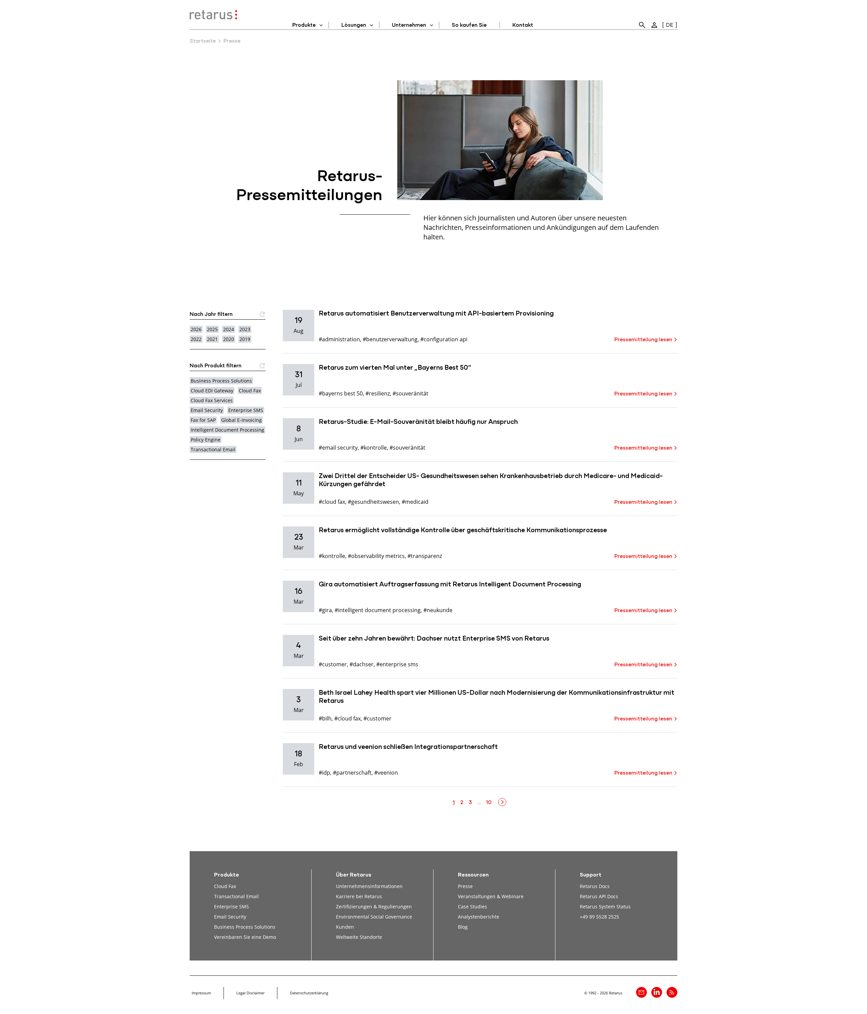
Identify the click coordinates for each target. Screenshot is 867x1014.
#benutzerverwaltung (390, 339)
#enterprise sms (397, 664)
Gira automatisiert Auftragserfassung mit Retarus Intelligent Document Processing (450, 584)
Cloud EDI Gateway (212, 390)
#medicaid (415, 501)
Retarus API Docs (599, 896)
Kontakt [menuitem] (522, 25)
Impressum (201, 992)
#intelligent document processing (378, 609)
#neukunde (437, 609)
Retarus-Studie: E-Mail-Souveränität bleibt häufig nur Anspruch (418, 422)
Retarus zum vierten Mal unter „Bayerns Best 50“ (395, 368)
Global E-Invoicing (241, 420)
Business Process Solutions (221, 380)
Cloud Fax (250, 390)
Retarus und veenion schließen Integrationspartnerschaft (408, 747)
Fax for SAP (203, 420)
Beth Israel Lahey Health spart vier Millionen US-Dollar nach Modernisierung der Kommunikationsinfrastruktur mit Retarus (496, 697)
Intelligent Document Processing (227, 430)
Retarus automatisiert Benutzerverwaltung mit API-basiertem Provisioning (436, 313)
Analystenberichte (478, 916)
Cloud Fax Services (212, 400)
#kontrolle (373, 447)
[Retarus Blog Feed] (672, 992)
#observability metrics (376, 555)
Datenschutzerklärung (309, 992)
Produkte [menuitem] (304, 25)
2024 (228, 329)
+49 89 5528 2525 (599, 916)
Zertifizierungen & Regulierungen (374, 906)
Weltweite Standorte (359, 937)
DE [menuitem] (669, 25)
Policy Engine (205, 439)
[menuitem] (642, 25)
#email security (338, 447)
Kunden (345, 927)
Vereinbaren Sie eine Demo (245, 937)
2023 (244, 329)
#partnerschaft (352, 772)
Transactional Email (213, 449)
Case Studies (472, 906)
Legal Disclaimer (250, 992)
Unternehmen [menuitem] (409, 25)
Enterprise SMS (245, 410)
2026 (196, 329)
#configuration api (443, 339)
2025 (212, 329)
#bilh (325, 718)
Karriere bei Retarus (359, 896)
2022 (196, 339)
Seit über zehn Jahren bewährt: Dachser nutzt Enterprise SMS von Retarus (434, 638)
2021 (212, 339)
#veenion (386, 772)
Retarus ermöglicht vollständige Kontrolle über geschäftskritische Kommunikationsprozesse (463, 530)
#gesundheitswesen (373, 501)
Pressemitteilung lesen (643, 340)
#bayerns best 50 (341, 393)
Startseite (203, 41)
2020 (228, 339)
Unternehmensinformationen (369, 886)
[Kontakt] (641, 992)
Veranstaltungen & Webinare (491, 896)
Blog (463, 927)
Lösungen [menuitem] (353, 25)
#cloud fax (332, 501)
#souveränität (410, 393)
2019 (244, 339)
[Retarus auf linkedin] (656, 992)
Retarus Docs (595, 886)
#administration (339, 339)
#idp (324, 772)
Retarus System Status (605, 906)
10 (488, 802)
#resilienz (377, 393)
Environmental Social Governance (374, 916)
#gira (325, 609)
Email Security (207, 410)
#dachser (362, 664)
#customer (333, 664)
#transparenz (424, 555)
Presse (465, 886)
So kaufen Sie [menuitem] (469, 25)
